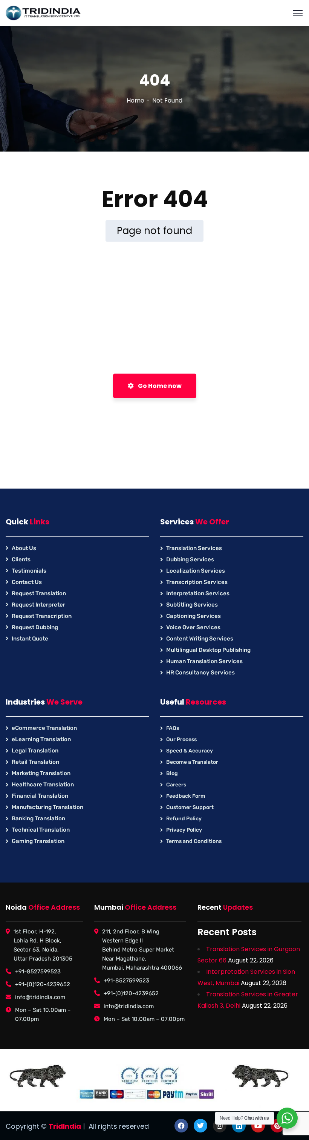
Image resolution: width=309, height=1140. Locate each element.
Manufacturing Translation (47, 807)
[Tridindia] (43, 12)
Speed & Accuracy (189, 751)
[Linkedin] (239, 1125)
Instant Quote (30, 638)
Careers (176, 784)
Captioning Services (193, 616)
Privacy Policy (184, 830)
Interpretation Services (197, 593)
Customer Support (190, 807)
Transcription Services (197, 582)
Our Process (181, 739)
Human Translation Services (204, 661)
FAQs (172, 728)
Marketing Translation (41, 773)
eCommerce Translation (44, 728)
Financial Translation (40, 795)
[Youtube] (258, 1125)
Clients (21, 559)
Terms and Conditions (194, 841)
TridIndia (65, 1126)
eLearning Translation (41, 739)
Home (135, 100)
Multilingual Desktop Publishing (208, 650)
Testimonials (29, 570)
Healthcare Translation (43, 784)
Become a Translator (192, 762)
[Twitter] (200, 1125)
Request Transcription (42, 616)
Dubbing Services (190, 559)
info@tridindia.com (40, 997)
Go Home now (159, 386)
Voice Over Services (193, 627)
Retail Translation (35, 761)
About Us (24, 548)
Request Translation (39, 593)
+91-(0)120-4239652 (42, 984)
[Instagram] (219, 1125)
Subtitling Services (192, 604)
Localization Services (195, 570)
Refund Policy (184, 818)
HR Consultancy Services (200, 672)
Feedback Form (185, 796)
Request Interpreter (38, 604)
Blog (172, 773)
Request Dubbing (35, 627)
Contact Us (27, 582)
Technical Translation (41, 829)
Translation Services (194, 548)
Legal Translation (35, 750)
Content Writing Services (199, 638)
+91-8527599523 (38, 971)
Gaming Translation (38, 841)
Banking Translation (38, 818)
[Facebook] (181, 1125)
